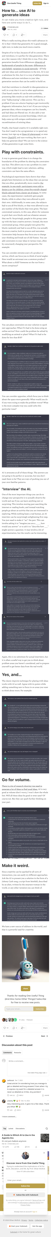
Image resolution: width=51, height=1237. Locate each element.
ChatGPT (12, 137)
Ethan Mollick (13, 27)
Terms (30, 1220)
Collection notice (41, 1220)
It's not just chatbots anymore (14, 1141)
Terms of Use (37, 1200)
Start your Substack (19, 1226)
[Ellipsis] (48, 1080)
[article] (25, 1141)
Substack (13, 1232)
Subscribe (37, 3)
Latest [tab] (10, 1128)
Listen (45, 28)
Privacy (24, 1220)
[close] (44, 1153)
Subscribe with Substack (27, 1195)
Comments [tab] (7, 1053)
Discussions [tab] (20, 1128)
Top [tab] (4, 1128)
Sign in (46, 3)
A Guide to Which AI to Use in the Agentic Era (18, 1136)
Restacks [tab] (17, 1053)
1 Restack (29, 1020)
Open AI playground (31, 134)
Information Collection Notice (29, 1203)
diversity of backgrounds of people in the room (23, 64)
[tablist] (12, 1052)
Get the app (37, 1226)
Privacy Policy (25, 1205)
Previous (9, 1036)
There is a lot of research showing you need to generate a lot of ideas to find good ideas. (22, 788)
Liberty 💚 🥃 (12, 1101)
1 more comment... (9, 1117)
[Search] (46, 1128)
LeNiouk (10, 1080)
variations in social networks (25, 68)
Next (43, 1036)
